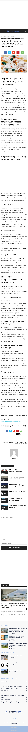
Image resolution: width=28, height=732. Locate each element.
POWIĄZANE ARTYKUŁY (7, 466)
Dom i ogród (3, 600)
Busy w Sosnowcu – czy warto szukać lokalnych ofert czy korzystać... (16, 638)
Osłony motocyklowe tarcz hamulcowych (17, 38)
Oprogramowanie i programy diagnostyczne (11, 686)
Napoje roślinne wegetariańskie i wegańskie (11, 702)
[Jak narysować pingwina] (4, 664)
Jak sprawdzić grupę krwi (15, 655)
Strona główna (4, 35)
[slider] (5, 426)
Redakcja (5, 48)
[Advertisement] (14, 15)
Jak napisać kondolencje (15, 670)
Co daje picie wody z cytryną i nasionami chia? (21, 442)
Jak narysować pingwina (15, 663)
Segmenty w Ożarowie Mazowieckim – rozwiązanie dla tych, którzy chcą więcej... (18, 645)
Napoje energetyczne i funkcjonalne (9, 688)
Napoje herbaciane (5, 699)
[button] (26, 31)
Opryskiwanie (4, 681)
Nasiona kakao (4, 690)
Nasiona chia (4, 693)
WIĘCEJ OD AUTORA (20, 466)
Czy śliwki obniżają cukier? (7, 442)
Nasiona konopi (4, 684)
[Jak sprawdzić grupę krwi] (4, 657)
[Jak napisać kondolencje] (4, 671)
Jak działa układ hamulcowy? (17, 491)
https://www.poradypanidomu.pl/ (11, 421)
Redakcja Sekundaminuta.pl (7, 609)
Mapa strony (14, 727)
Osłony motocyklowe (4, 38)
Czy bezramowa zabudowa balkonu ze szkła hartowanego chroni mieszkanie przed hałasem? (14, 605)
